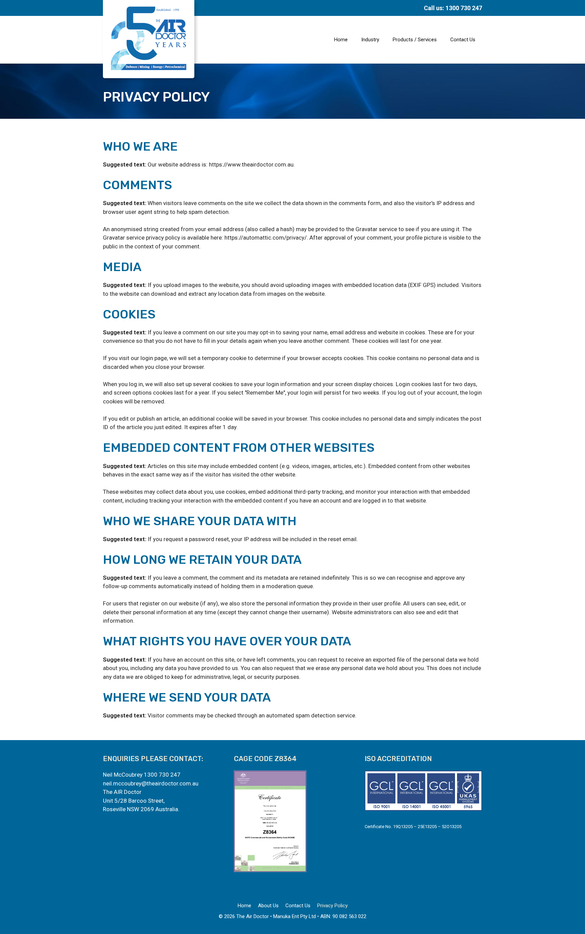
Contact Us (462, 40)
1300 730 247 (162, 774)
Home (341, 40)
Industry (370, 40)
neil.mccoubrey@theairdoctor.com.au (150, 783)
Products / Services (415, 40)
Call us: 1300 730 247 (453, 8)
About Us (268, 906)
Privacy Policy (332, 906)
